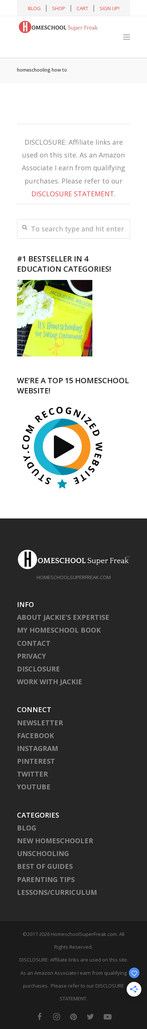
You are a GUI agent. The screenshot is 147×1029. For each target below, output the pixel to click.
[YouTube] (107, 1016)
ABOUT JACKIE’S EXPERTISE (63, 617)
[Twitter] (90, 1016)
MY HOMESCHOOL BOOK (59, 630)
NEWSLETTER (40, 722)
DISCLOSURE (38, 668)
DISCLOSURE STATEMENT (72, 193)
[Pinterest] (73, 1016)
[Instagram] (56, 1016)
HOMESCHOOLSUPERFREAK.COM (74, 577)
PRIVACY (31, 656)
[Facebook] (39, 1016)
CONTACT (34, 643)
